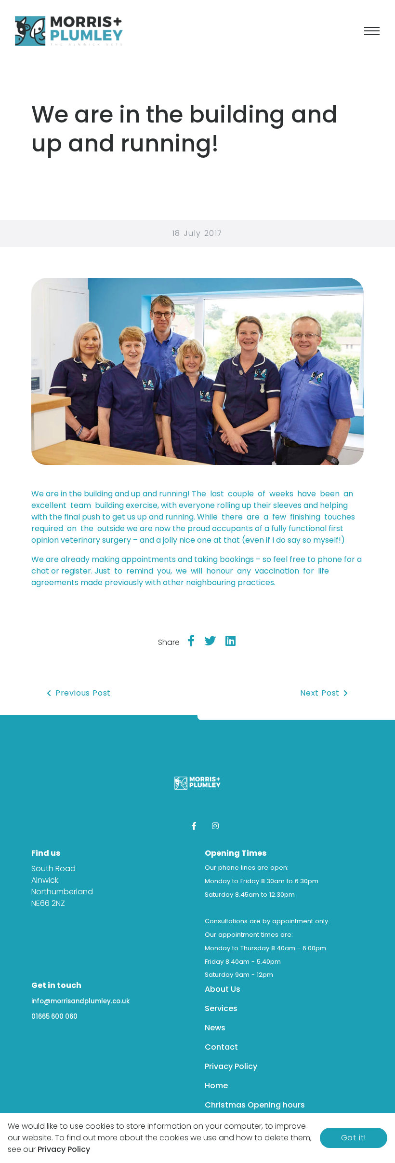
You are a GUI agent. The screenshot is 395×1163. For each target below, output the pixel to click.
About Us (222, 989)
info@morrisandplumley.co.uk (80, 1001)
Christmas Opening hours (255, 1104)
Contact (221, 1047)
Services (221, 1008)
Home (216, 1085)
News (215, 1027)
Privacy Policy (231, 1066)
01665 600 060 (54, 1016)
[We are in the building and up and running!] (197, 370)
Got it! (354, 1137)
